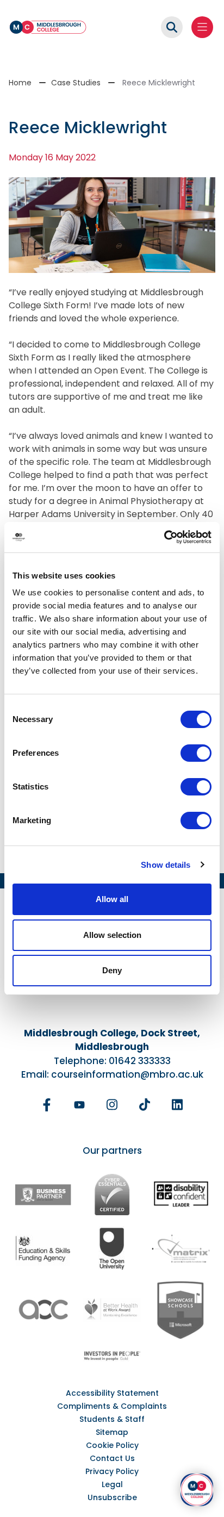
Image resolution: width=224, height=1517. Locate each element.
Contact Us (112, 1458)
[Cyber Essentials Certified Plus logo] (112, 1194)
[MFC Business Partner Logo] (43, 1194)
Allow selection (112, 935)
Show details (165, 864)
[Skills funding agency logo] (43, 1248)
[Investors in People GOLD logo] (112, 1355)
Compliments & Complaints (112, 1406)
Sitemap (112, 1432)
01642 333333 (140, 1060)
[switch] (196, 753)
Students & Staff (112, 1419)
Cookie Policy (112, 1445)
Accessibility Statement (112, 1393)
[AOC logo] (43, 1310)
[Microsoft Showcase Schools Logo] (181, 1310)
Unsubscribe (112, 1497)
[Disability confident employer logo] (181, 1195)
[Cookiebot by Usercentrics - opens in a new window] (163, 537)
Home (20, 82)
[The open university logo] (112, 1248)
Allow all (112, 899)
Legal (112, 1484)
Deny (112, 970)
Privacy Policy (112, 1471)
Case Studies (76, 82)
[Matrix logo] (181, 1248)
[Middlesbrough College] (48, 27)
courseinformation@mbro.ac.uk (127, 1074)
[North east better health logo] (112, 1310)
